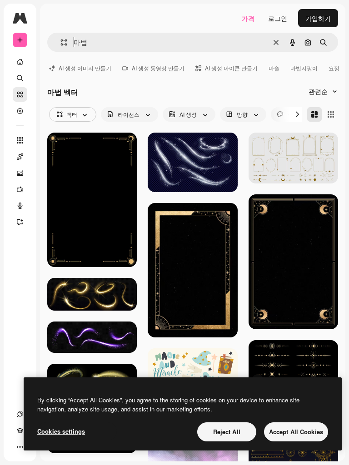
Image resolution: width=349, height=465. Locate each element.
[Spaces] (20, 156)
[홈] (20, 61)
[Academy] (20, 430)
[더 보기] (20, 447)
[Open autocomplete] (60, 42)
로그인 (277, 18)
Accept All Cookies (296, 431)
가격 (248, 18)
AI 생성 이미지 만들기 (85, 68)
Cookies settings (61, 431)
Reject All (226, 431)
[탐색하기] (20, 111)
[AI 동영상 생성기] (20, 189)
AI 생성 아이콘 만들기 (231, 68)
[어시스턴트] (20, 222)
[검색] (20, 78)
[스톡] (20, 94)
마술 (274, 68)
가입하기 (318, 18)
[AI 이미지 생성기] (20, 173)
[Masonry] (314, 114)
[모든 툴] (20, 140)
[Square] (331, 114)
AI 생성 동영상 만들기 (158, 68)
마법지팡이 (304, 68)
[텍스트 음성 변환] (20, 205)
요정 (334, 68)
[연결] (20, 414)
